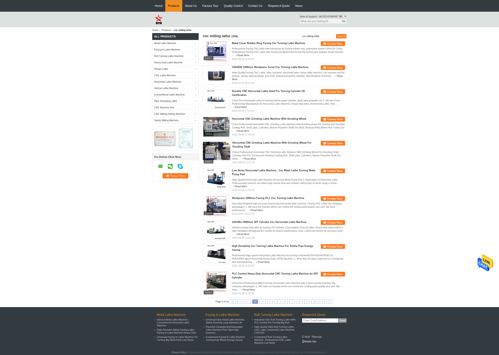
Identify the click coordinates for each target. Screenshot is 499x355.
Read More (243, 55)
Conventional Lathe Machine (169, 94)
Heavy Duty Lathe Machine (168, 62)
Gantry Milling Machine (166, 120)
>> (321, 301)
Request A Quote (279, 5)
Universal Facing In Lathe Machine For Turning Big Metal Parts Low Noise (177, 338)
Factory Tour (210, 5)
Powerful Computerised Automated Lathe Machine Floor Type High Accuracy (224, 330)
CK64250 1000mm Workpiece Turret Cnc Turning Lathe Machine (270, 67)
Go (344, 21)
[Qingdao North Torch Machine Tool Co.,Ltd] (158, 19)
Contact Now (334, 43)
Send (342, 320)
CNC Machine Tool (164, 107)
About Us (191, 5)
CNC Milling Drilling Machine (169, 114)
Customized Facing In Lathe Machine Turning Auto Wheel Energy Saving (225, 338)
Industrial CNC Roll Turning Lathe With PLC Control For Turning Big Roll (275, 321)
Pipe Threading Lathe (165, 101)
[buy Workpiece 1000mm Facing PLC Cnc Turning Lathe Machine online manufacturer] (216, 206)
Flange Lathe (161, 69)
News (299, 5)
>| (329, 301)
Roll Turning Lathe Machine (169, 56)
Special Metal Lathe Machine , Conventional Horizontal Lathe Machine (173, 322)
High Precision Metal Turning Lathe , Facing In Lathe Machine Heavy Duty (176, 331)
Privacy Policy (179, 352)
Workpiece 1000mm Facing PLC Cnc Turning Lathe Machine (268, 198)
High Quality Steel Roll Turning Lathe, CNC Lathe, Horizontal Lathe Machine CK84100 (274, 330)
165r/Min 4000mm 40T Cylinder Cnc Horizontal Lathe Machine (269, 222)
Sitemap (317, 336)
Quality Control (233, 5)
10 (314, 301)
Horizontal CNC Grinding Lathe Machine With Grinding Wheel (269, 118)
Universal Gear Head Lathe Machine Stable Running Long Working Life (225, 321)
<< (240, 301)
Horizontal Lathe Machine (167, 81)
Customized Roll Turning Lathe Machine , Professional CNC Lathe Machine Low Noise (272, 340)
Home (159, 5)
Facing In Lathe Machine (167, 49)
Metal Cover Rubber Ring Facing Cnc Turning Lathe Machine (268, 43)
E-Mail (306, 336)
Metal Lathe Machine (165, 43)
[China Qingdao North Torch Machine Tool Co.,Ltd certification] (164, 138)
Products (174, 5)
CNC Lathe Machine (165, 75)
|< (233, 301)
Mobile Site (310, 341)
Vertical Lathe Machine (166, 88)
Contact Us (255, 5)
